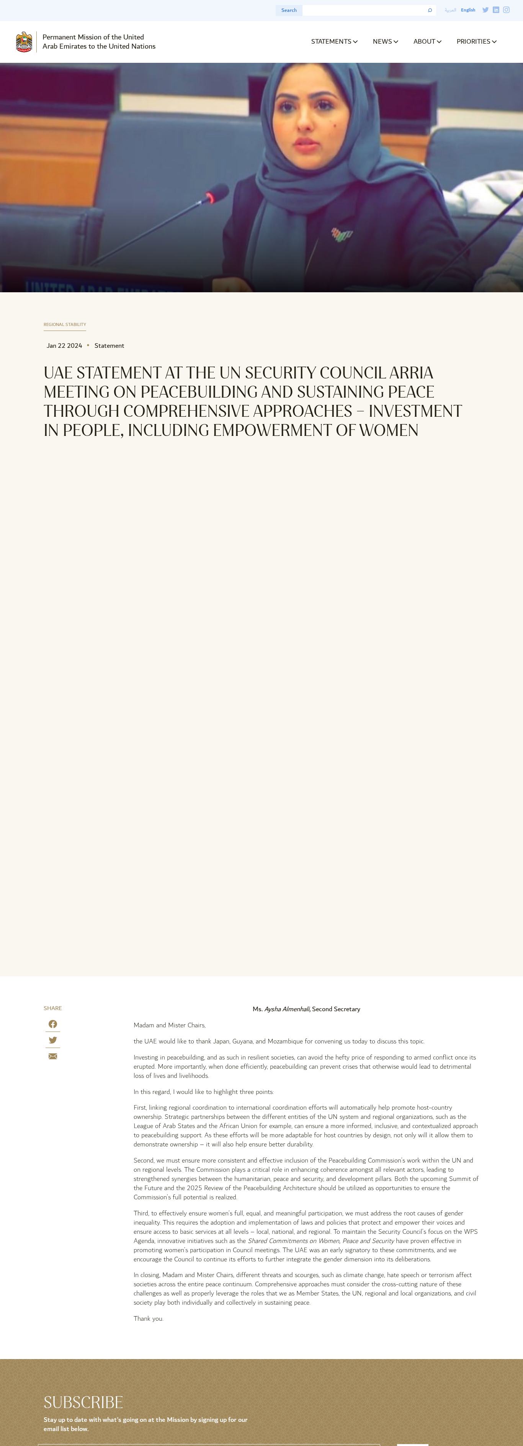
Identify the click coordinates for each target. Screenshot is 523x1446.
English (468, 10)
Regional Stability (65, 325)
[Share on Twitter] (53, 1042)
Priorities (473, 41)
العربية (450, 10)
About (424, 41)
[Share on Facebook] (53, 1025)
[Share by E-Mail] (53, 1058)
